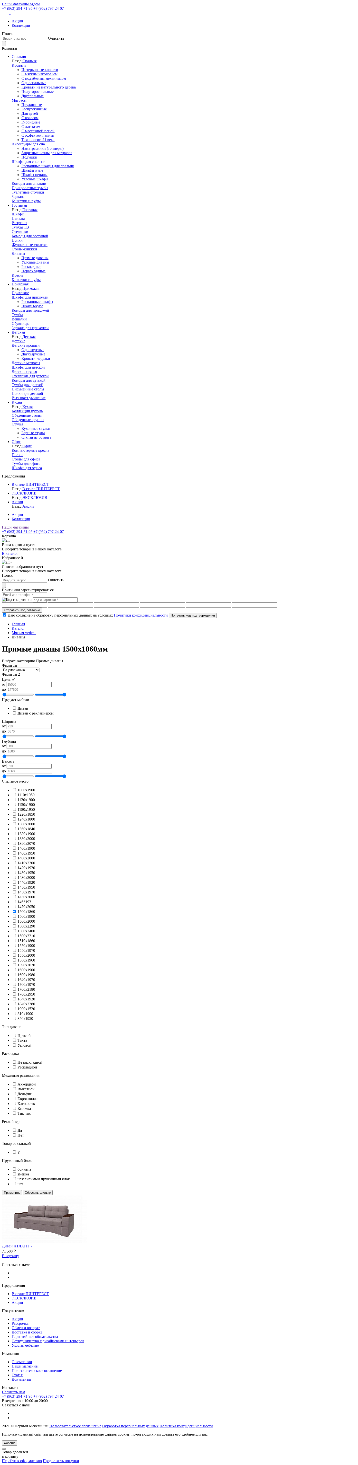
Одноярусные (32, 350)
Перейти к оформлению (22, 1461)
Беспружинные (34, 109)
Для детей (29, 113)
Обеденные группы (28, 420)
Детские (18, 341)
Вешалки (19, 319)
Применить (12, 1192)
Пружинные (31, 105)
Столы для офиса (26, 459)
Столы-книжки (24, 249)
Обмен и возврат (26, 1328)
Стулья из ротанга (36, 437)
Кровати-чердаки (35, 358)
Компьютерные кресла (30, 450)
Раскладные (31, 267)
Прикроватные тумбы (30, 188)
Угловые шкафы (34, 179)
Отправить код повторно (22, 610)
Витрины (19, 223)
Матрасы (19, 100)
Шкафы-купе (32, 170)
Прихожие (20, 293)
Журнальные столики (29, 245)
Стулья (17, 424)
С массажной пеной (38, 131)
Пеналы (18, 218)
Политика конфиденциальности (186, 1426)
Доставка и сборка (27, 1332)
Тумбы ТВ (20, 227)
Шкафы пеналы (34, 175)
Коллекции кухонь (27, 411)
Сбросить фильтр (38, 1192)
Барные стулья (33, 433)
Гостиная (19, 205)
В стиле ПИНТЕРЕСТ (30, 484)
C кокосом (29, 118)
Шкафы (18, 214)
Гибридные (30, 122)
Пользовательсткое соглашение (75, 1426)
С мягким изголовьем (39, 74)
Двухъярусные (33, 354)
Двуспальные (32, 96)
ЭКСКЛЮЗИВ (24, 493)
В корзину (10, 1256)
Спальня (19, 56)
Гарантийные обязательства (35, 1336)
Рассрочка (20, 1323)
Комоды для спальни (29, 183)
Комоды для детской (29, 380)
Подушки (29, 157)
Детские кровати (26, 345)
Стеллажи (20, 231)
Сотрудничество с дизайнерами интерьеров (48, 1341)
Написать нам (13, 1392)
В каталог (10, 553)
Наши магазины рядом (21, 4)
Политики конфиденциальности (141, 615)
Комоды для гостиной (30, 236)
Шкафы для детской (28, 367)
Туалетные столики (28, 192)
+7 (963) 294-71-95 (17, 8)
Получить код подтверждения (193, 615)
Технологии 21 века (38, 140)
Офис (16, 442)
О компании (22, 1362)
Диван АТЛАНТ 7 (17, 1246)
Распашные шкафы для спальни (47, 166)
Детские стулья (24, 372)
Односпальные (33, 83)
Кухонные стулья (35, 428)
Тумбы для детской (27, 385)
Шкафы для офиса (27, 468)
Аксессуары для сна (28, 144)
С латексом (30, 126)
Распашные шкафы (37, 302)
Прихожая (20, 284)
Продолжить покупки (61, 1461)
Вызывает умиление (29, 398)
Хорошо (9, 1443)
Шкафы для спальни (29, 161)
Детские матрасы (26, 363)
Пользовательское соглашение (37, 1370)
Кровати (19, 65)
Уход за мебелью (25, 1345)
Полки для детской (27, 393)
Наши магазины (15, 527)
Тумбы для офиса (26, 463)
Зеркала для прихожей (30, 328)
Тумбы (17, 315)
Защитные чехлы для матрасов (46, 153)
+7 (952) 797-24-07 (48, 8)
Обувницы (20, 323)
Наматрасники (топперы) (42, 148)
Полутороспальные (37, 91)
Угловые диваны (35, 262)
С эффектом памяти (37, 135)
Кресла (17, 275)
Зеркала (18, 196)
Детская (18, 332)
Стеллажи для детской (30, 376)
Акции (17, 21)
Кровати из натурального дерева (48, 87)
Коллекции (21, 25)
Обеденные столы (27, 415)
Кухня (17, 402)
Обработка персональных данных (130, 1426)
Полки (17, 240)
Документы (21, 1379)
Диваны (18, 253)
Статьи (17, 1375)
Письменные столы (28, 389)
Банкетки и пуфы (26, 201)
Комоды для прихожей (30, 310)
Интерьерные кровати (39, 70)
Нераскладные (33, 271)
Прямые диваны (34, 258)
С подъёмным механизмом (43, 78)
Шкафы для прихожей (30, 297)
